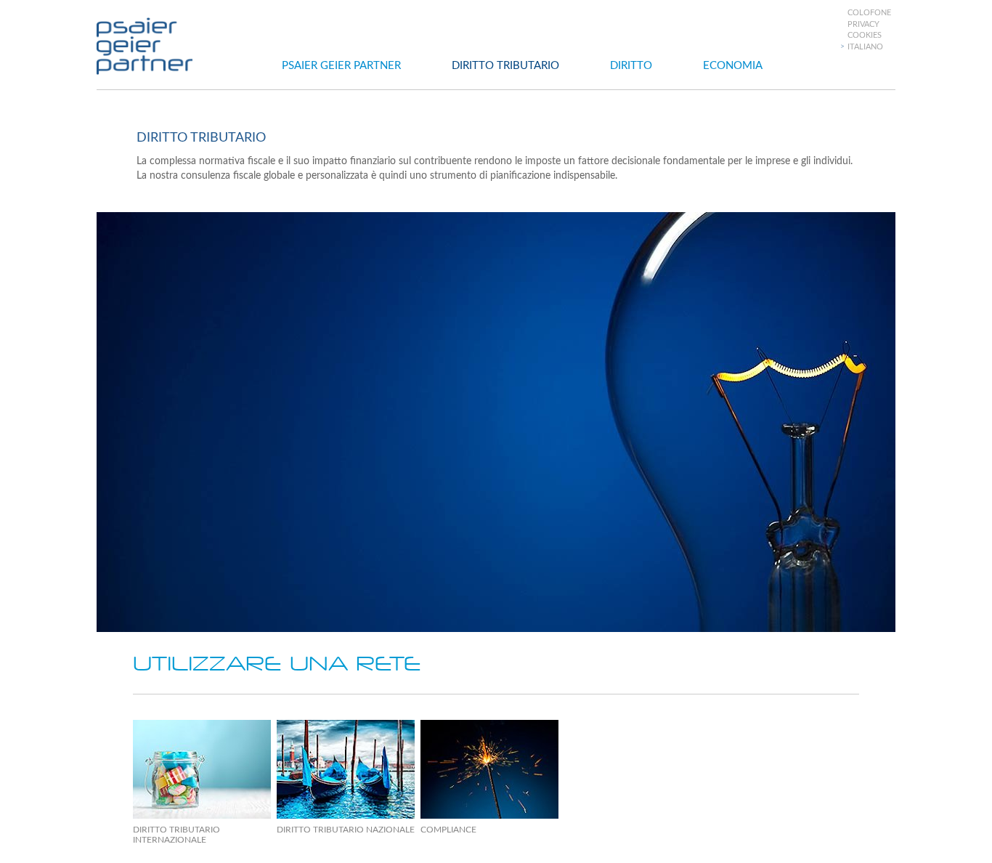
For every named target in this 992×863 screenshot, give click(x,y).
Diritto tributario (505, 65)
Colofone (869, 13)
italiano (865, 47)
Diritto (631, 65)
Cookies (864, 35)
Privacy (863, 24)
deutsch (870, 82)
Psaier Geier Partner (341, 65)
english (868, 96)
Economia (733, 65)
